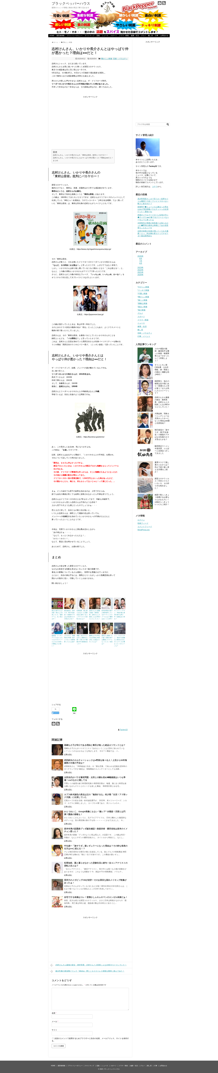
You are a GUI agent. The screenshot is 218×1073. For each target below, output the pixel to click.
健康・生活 (135, 35)
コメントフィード (144, 527)
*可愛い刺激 (142, 294)
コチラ (154, 187)
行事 (156, 35)
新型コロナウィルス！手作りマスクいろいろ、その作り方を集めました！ (162, 483)
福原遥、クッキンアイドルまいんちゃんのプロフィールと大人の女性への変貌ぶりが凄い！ (57, 641)
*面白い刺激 (142, 307)
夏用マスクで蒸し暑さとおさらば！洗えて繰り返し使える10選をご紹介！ (162, 467)
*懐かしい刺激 (106, 59)
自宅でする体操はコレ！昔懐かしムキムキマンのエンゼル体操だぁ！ (96, 897)
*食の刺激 (141, 310)
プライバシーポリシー (75, 35)
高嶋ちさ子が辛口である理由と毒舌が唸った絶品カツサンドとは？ (94, 639)
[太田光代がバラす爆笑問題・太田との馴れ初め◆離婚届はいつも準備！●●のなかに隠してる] (57, 782)
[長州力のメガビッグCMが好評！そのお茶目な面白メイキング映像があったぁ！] (57, 884)
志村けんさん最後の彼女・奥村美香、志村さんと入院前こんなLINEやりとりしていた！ (94, 615)
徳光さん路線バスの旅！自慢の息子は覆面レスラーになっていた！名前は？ (107, 640)
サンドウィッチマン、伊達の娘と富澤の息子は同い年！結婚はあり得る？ (119, 615)
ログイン (141, 520)
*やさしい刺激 (143, 287)
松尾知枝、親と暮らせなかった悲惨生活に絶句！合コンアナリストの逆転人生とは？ (82, 615)
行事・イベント (143, 336)
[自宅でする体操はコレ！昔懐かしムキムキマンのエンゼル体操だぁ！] (57, 902)
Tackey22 (124, 730)
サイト (54, 1030)
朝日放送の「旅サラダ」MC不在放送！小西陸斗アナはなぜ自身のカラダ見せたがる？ (69, 615)
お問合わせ (164, 35)
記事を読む (68, 754)
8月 (140, 259)
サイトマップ (89, 35)
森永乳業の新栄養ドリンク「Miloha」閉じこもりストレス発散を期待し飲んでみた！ (89, 971)
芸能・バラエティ (120, 59)
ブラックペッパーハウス (71, 3)
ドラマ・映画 (124, 35)
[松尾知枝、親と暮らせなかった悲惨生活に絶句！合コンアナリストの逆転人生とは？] (57, 867)
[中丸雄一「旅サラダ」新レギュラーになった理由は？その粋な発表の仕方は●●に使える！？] (57, 850)
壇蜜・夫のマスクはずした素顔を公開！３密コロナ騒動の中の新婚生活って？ (82, 640)
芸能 (98, 35)
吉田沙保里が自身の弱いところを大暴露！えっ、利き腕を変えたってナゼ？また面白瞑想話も (152, 233)
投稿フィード (142, 523)
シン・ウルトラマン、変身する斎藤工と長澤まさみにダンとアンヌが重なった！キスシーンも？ (119, 641)
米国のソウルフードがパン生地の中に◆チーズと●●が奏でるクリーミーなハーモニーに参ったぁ (153, 217)
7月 (140, 261)
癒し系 (150, 35)
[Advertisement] (90, 123)
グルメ (143, 35)
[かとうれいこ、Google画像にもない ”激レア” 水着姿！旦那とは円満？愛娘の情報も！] (57, 816)
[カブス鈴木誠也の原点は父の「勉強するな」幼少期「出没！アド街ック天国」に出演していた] (57, 799)
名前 (54, 1013)
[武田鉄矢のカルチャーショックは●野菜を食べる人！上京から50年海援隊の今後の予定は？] (57, 765)
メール (55, 1021)
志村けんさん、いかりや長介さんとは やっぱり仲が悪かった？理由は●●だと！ (83, 158)
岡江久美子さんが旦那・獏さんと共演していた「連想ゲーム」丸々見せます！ (57, 615)
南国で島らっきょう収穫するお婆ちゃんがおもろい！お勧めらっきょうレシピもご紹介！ (162, 499)
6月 (140, 263)
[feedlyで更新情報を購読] (159, 3)
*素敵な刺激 (142, 303)
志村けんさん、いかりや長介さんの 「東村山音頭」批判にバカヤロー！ (80, 155)
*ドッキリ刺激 (143, 290)
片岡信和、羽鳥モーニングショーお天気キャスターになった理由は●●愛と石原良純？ (162, 418)
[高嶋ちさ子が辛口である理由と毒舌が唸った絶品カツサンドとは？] (57, 749)
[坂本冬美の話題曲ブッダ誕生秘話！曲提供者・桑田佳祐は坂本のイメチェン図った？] (57, 833)
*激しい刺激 (142, 300)
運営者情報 (60, 35)
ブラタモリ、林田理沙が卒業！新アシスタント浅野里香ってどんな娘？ (69, 639)
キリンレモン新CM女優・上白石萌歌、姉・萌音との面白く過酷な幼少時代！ (162, 369)
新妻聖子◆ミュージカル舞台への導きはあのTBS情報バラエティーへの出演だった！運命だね (152, 209)
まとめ (55, 160)
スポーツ (113, 35)
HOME (52, 35)
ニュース (105, 35)
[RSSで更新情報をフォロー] (164, 3)
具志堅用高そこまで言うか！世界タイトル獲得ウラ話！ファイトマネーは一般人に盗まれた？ (152, 201)
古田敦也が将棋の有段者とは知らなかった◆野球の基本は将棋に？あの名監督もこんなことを (152, 225)
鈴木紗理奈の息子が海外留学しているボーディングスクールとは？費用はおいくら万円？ (107, 615)
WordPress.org (143, 530)
